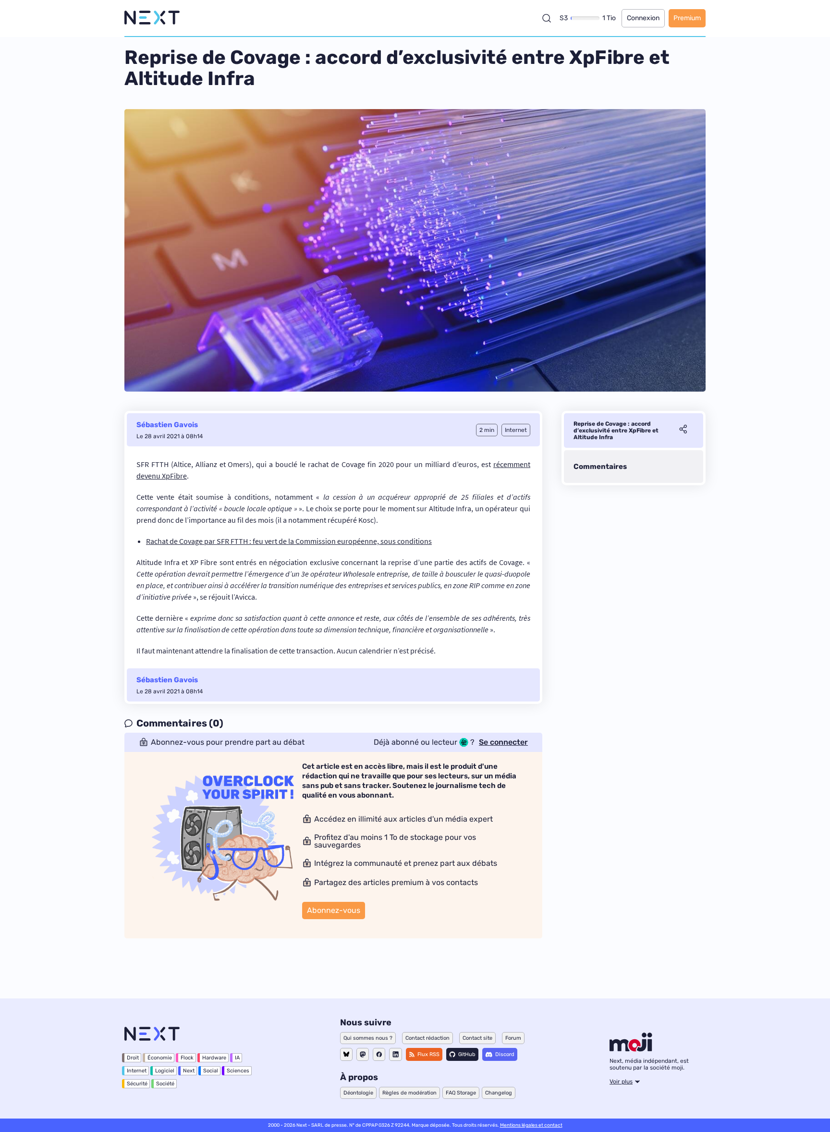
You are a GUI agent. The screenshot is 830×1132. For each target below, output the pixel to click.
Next (189, 1071)
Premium (687, 18)
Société (165, 1084)
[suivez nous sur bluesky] (346, 1054)
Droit (133, 1058)
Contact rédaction (427, 1038)
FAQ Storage (461, 1093)
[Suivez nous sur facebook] (379, 1054)
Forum (513, 1038)
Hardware (214, 1058)
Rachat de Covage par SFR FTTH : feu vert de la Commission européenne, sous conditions (289, 541)
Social (210, 1071)
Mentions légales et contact (531, 1125)
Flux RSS (428, 1054)
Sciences (238, 1071)
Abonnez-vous (333, 910)
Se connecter (503, 742)
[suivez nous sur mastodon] (362, 1054)
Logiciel (164, 1071)
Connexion (643, 18)
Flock (187, 1058)
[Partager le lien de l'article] (683, 430)
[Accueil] (152, 18)
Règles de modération (409, 1093)
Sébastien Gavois (167, 424)
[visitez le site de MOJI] (631, 1049)
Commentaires (600, 466)
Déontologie (358, 1093)
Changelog (498, 1093)
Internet (136, 1071)
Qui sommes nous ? (367, 1038)
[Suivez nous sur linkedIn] (395, 1054)
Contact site (477, 1038)
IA (237, 1058)
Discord (504, 1054)
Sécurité (137, 1084)
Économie (159, 1058)
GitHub (467, 1054)
